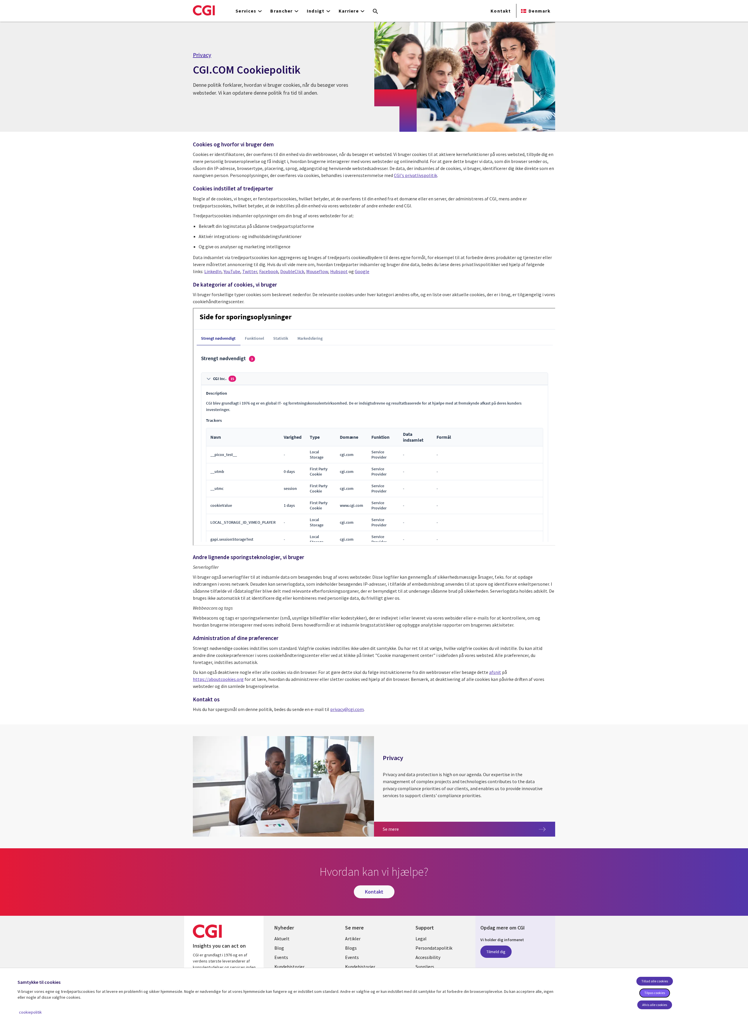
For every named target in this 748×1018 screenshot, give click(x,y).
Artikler (353, 938)
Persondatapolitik (433, 948)
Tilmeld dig (495, 951)
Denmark (539, 11)
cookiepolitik (30, 1012)
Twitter (249, 271)
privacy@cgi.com (347, 709)
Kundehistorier (289, 967)
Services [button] (246, 11)
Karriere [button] (349, 11)
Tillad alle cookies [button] (654, 981)
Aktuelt (282, 938)
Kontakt (501, 11)
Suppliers (424, 967)
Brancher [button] (281, 11)
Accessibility (427, 957)
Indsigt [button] (316, 11)
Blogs (351, 948)
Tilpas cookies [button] (654, 993)
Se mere (398, 829)
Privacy (202, 54)
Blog (279, 948)
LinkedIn (212, 271)
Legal (421, 938)
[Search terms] (375, 11)
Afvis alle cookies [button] (654, 1005)
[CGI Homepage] (204, 10)
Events (281, 957)
